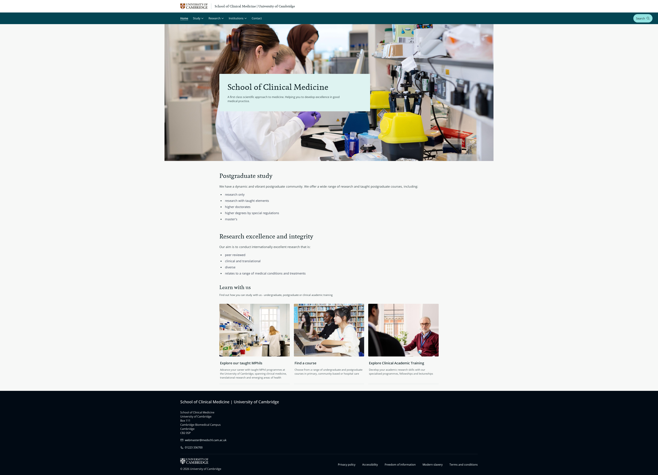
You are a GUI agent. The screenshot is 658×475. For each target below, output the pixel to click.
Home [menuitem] (184, 18)
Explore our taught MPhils (241, 363)
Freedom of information (400, 464)
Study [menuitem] (196, 18)
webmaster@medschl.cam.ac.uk (205, 440)
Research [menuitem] (215, 18)
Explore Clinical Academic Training (396, 363)
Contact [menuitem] (257, 18)
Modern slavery (433, 464)
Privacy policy (346, 464)
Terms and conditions (463, 464)
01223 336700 (194, 447)
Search (640, 18)
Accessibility (370, 464)
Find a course (305, 363)
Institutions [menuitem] (236, 18)
